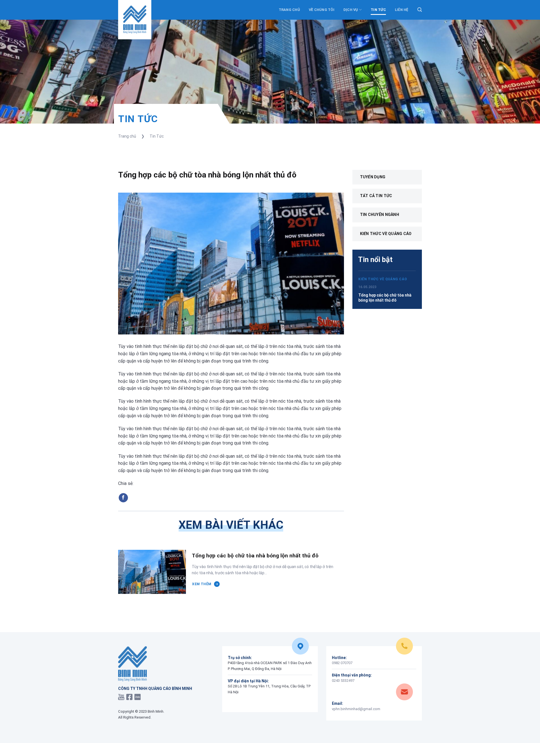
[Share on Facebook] (123, 498)
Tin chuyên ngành (379, 214)
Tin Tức (157, 136)
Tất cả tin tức (376, 195)
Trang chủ (289, 10)
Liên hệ (401, 10)
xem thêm (201, 584)
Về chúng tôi (321, 10)
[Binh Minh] (134, 19)
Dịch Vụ (350, 10)
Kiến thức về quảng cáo (386, 233)
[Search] (419, 9)
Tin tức (378, 10)
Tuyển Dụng (373, 177)
